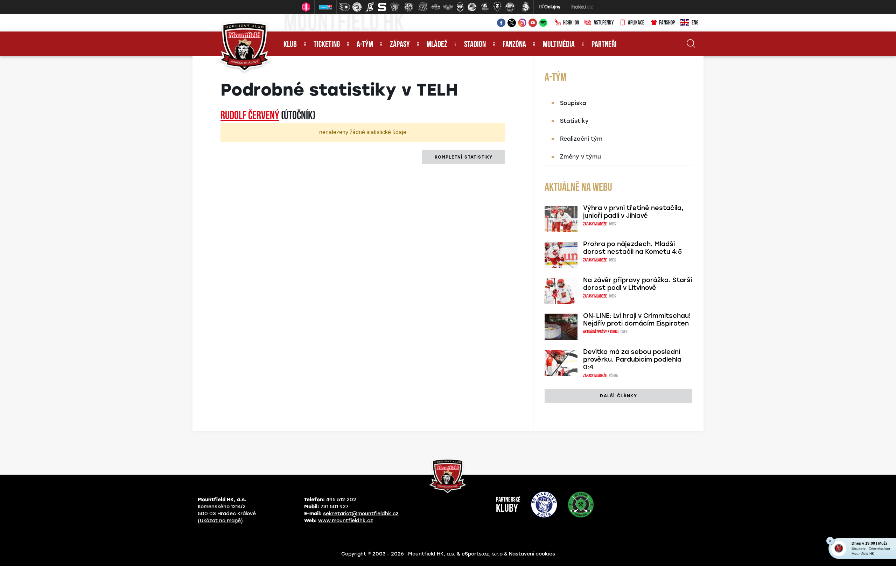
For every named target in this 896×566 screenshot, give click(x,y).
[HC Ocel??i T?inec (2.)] (357, 7)
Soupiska (573, 103)
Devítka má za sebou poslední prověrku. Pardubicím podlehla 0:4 (632, 359)
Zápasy (400, 45)
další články (618, 395)
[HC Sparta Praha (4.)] (382, 7)
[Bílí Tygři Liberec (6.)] (408, 7)
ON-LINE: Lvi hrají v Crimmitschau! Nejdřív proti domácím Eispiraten (637, 319)
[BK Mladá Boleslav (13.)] (497, 7)
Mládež (437, 45)
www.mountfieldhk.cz (345, 521)
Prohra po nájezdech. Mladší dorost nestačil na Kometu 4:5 (632, 248)
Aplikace (636, 23)
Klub (290, 45)
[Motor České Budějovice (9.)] (448, 7)
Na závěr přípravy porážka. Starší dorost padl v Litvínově (637, 284)
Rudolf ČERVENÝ (249, 116)
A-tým (365, 45)
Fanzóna (514, 45)
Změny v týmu (580, 156)
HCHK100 (571, 23)
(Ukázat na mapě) (220, 521)
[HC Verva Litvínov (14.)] (510, 7)
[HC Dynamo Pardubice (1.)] (344, 7)
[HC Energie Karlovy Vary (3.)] (369, 7)
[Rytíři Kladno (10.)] (459, 7)
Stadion (475, 45)
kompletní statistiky (463, 157)
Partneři (604, 45)
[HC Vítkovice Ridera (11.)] (472, 7)
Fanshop (667, 23)
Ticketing (327, 45)
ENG (695, 23)
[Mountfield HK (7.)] (422, 7)
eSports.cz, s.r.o (482, 554)
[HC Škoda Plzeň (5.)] (394, 7)
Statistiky (574, 121)
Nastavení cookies (532, 554)
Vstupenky (604, 23)
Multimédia (559, 45)
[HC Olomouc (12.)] (484, 7)
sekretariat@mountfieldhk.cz (361, 514)
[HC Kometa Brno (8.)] (435, 7)
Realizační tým (581, 138)
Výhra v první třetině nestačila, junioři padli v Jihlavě (633, 211)
